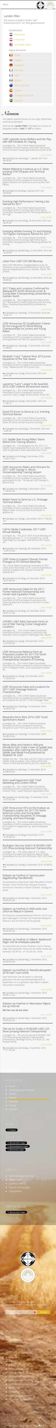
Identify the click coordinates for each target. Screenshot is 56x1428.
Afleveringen (15, 1179)
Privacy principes (17, 1365)
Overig (12, 1105)
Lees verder (46, 154)
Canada (18, 60)
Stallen (12, 1093)
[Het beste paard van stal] (50, 8)
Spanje (18, 90)
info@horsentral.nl (21, 1336)
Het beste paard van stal (21, 1090)
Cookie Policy (16, 1372)
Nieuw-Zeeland (22, 85)
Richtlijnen (14, 1387)
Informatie (14, 1357)
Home (12, 1086)
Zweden (18, 100)
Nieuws (12, 1097)
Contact (13, 1109)
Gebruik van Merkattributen (23, 1384)
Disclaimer (14, 1391)
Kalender (13, 1101)
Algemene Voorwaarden (21, 1399)
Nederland (20, 34)
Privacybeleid (16, 1368)
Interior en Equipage (19, 1187)
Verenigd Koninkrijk (24, 95)
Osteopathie (15, 1191)
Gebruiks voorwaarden (20, 1395)
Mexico (18, 80)
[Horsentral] (41, 8)
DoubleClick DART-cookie (22, 1376)
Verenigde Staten (23, 44)
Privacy (12, 1361)
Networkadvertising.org (21, 1380)
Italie (17, 75)
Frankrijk (19, 70)
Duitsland (19, 65)
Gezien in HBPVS (17, 1183)
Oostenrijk (19, 39)
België (18, 55)
